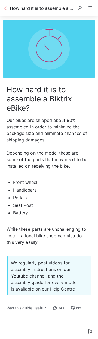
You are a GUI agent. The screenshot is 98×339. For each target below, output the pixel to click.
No (78, 308)
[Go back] (5, 8)
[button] (79, 8)
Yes (61, 308)
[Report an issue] (90, 331)
